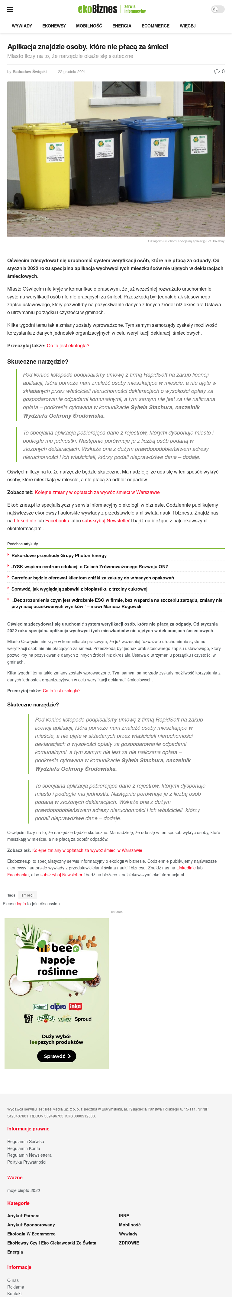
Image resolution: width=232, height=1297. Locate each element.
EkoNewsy (54, 26)
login (21, 903)
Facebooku (57, 520)
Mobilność (89, 26)
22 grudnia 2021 (72, 71)
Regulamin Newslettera (29, 1155)
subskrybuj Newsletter (106, 520)
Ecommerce (155, 26)
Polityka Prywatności (26, 1162)
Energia (121, 26)
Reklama (15, 1287)
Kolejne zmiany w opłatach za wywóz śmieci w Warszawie (97, 492)
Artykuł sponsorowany (31, 1225)
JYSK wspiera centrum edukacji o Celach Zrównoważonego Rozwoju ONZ (89, 566)
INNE (124, 1216)
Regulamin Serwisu (25, 1141)
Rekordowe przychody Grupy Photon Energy (59, 555)
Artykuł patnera (23, 1216)
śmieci (27, 894)
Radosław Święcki (30, 71)
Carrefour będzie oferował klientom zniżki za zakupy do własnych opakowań (92, 577)
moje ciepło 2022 (23, 1190)
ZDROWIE (129, 1243)
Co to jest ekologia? (68, 345)
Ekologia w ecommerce (31, 1234)
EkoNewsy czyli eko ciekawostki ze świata (51, 1243)
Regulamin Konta (23, 1148)
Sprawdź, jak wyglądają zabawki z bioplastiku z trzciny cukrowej (79, 588)
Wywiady (22, 26)
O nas (13, 1280)
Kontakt (14, 1293)
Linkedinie (25, 520)
